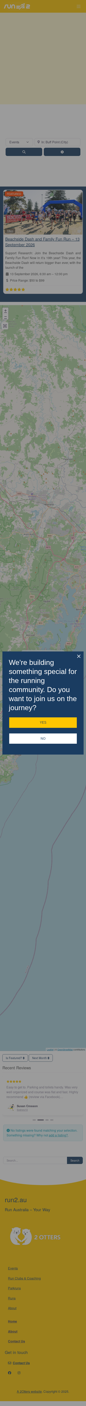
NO (43, 738)
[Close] (79, 656)
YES (43, 722)
